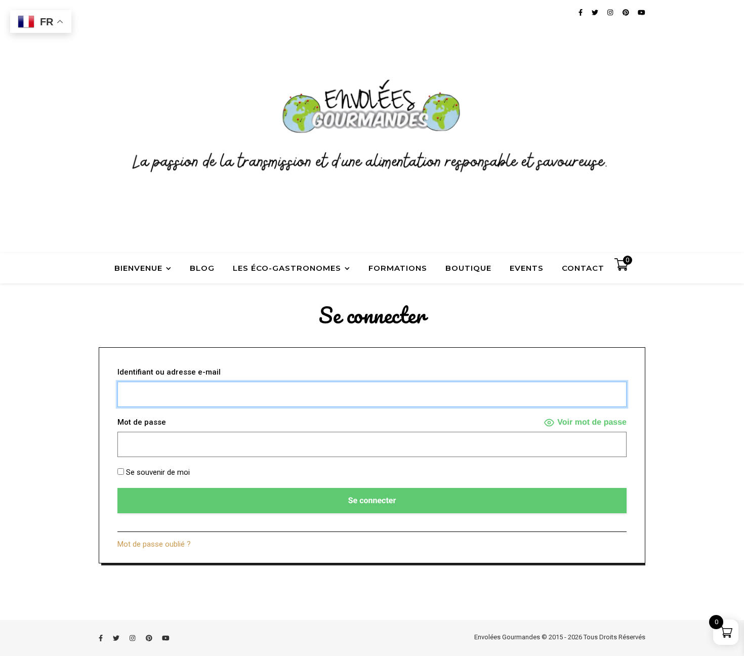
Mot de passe (141, 422)
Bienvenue (138, 268)
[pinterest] (150, 638)
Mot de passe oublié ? (154, 544)
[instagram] (133, 638)
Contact (583, 268)
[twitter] (117, 638)
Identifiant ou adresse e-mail (169, 372)
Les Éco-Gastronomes (287, 268)
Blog (202, 268)
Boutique (468, 268)
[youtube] (166, 638)
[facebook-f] (101, 638)
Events (527, 268)
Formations (397, 268)
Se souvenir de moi (157, 472)
